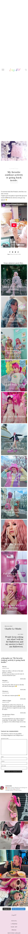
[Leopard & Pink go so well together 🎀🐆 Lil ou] (14, 807)
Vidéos (19, 254)
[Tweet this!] (15, 252)
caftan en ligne (6, 700)
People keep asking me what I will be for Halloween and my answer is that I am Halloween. (14, 642)
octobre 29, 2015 (5, 668)
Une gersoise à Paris (8, 714)
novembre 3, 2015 (6, 716)
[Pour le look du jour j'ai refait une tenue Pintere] (14, 835)
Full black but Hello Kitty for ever (14, 574)
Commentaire (5, 738)
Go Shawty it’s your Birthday (14, 606)
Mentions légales (14, 933)
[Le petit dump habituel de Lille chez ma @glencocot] (14, 892)
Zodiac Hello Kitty (14, 448)
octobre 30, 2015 (5, 702)
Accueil (14, 920)
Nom (2, 756)
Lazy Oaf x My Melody (14, 416)
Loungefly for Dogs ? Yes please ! (14, 511)
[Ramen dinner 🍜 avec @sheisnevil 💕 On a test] (14, 864)
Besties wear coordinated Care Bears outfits (14, 350)
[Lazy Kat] (15, 70)
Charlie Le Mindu (13, 629)
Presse (14, 930)
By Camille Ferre (14, 544)
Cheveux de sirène (14, 254)
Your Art (14, 927)
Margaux (4, 680)
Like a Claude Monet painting (14, 288)
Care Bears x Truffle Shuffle (14, 479)
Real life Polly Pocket (14, 384)
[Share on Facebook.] (10, 252)
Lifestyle (14, 168)
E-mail (3, 761)
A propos (14, 924)
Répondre (23, 678)
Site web (3, 765)
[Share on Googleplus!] (18, 252)
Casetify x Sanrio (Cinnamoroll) (14, 319)
